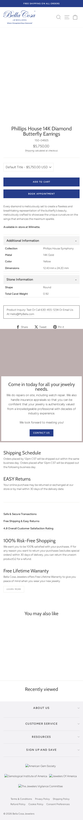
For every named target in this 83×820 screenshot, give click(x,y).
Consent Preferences (58, 804)
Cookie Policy (35, 804)
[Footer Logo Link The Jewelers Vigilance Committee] (40, 789)
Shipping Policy (61, 799)
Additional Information (22, 240)
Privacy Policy (42, 799)
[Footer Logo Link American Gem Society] (40, 769)
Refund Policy (17, 804)
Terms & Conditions (21, 799)
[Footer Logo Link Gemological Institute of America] (25, 779)
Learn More (13, 589)
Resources (41, 737)
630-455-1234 (50, 309)
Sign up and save (41, 750)
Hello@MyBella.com (22, 314)
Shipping (29, 150)
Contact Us (41, 433)
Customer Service (41, 723)
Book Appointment (41, 194)
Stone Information (19, 279)
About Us (41, 708)
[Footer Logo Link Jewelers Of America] (63, 779)
